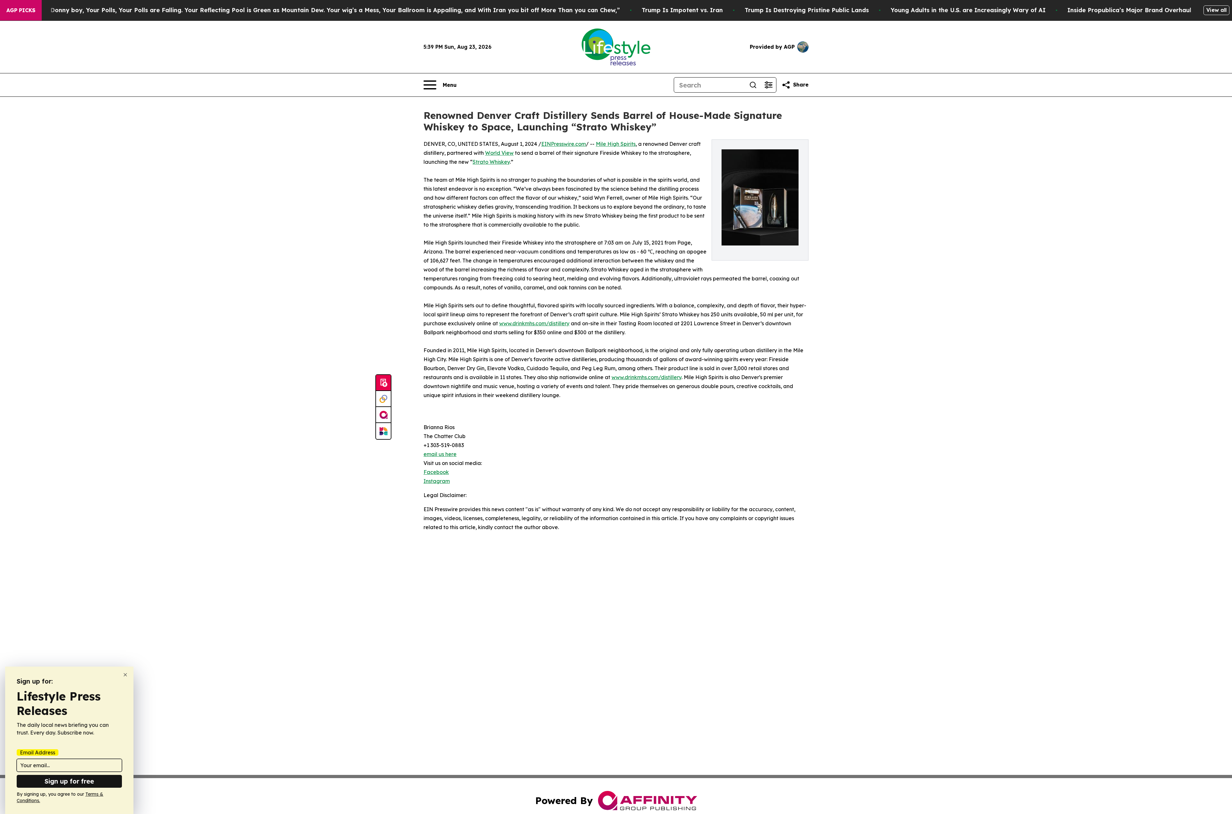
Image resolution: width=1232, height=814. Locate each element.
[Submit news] (383, 383)
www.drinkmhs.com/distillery (534, 323)
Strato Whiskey (491, 162)
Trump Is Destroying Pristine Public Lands (807, 10)
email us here (440, 454)
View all (1216, 10)
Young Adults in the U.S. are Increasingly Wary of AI (968, 10)
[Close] (125, 675)
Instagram (437, 481)
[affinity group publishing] (383, 415)
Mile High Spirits (616, 144)
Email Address (37, 752)
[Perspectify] (383, 399)
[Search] (753, 85)
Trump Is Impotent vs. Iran (682, 10)
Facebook (436, 472)
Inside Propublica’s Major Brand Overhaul (1129, 10)
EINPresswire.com (563, 144)
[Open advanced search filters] (768, 85)
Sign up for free (69, 781)
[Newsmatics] (383, 431)
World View (499, 153)
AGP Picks (20, 10)
